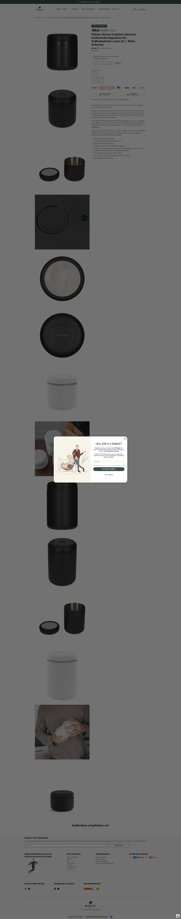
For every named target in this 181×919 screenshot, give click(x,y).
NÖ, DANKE (109, 474)
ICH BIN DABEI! (109, 469)
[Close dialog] (125, 438)
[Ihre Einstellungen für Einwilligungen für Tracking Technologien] (177, 915)
